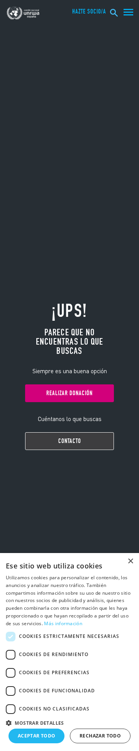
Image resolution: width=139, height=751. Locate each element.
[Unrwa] (24, 13)
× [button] (130, 561)
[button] (69, 722)
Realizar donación (69, 393)
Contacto (69, 441)
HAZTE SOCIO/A (89, 11)
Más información (63, 623)
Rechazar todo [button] (100, 735)
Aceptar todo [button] (37, 735)
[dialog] (69, 652)
